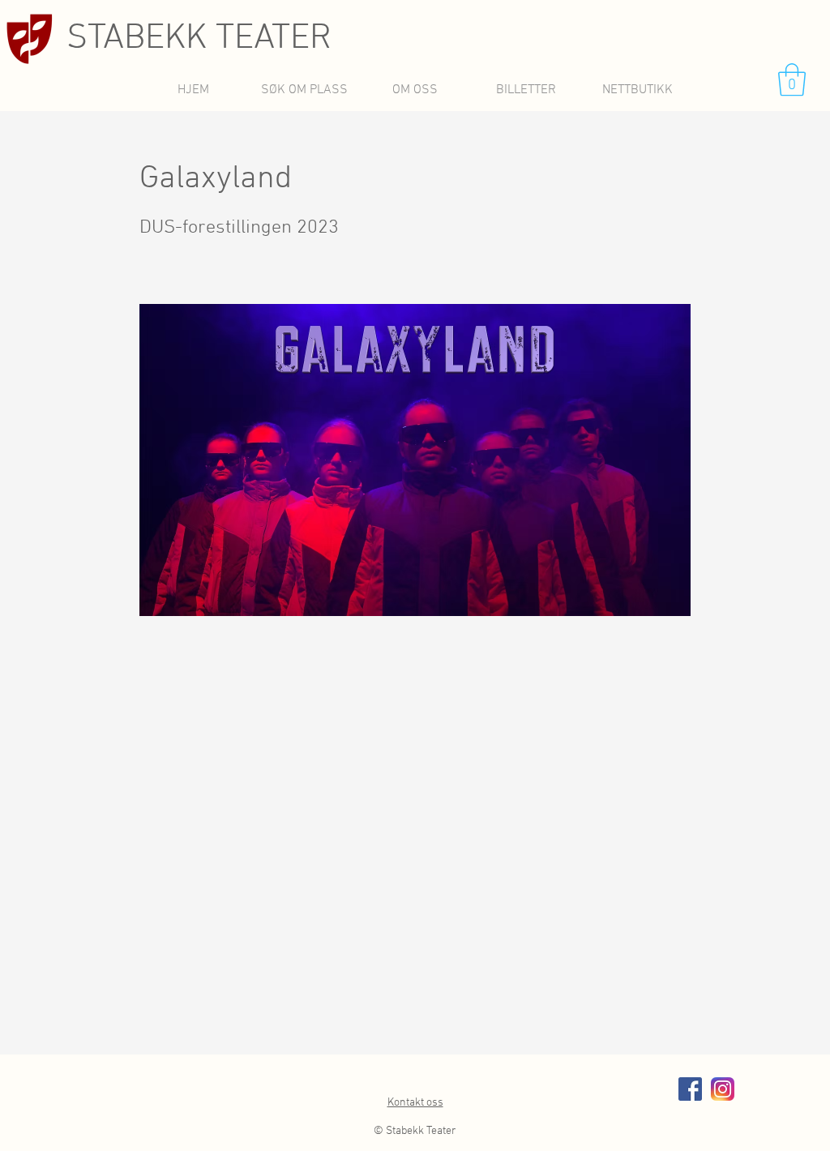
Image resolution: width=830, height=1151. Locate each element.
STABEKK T (150, 39)
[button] (792, 79)
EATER (283, 39)
